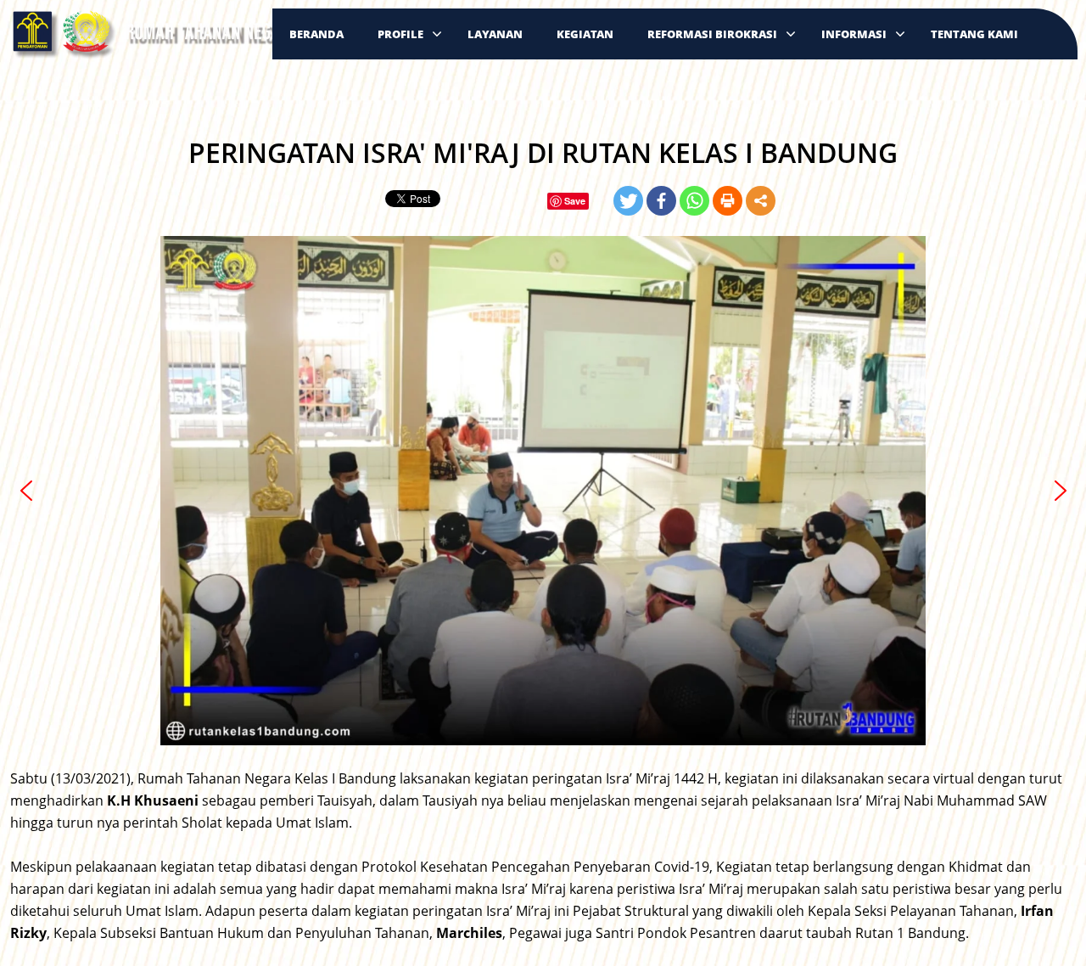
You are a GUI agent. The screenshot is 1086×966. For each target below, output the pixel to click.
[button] (26, 490)
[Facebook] (661, 201)
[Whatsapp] (694, 201)
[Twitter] (628, 201)
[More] (760, 201)
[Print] (727, 201)
